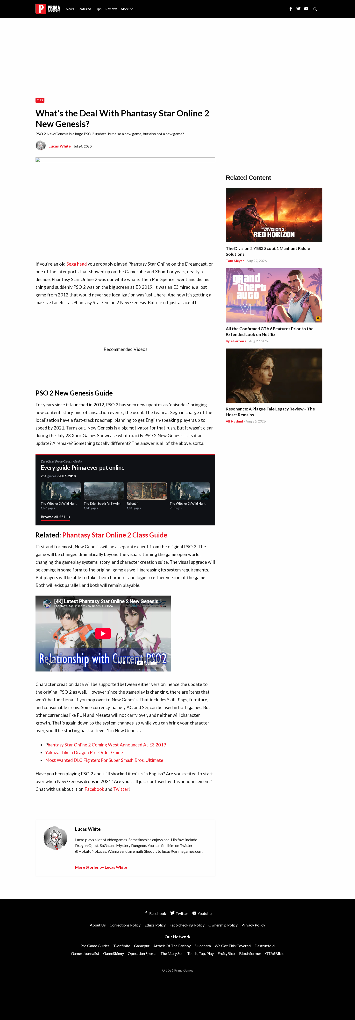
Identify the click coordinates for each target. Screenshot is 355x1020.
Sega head (76, 264)
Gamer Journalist (85, 953)
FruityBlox (226, 953)
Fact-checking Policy (187, 925)
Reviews (111, 9)
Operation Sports (142, 953)
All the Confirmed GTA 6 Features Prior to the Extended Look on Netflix (269, 331)
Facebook (94, 789)
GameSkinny (113, 953)
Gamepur (141, 945)
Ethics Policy (155, 925)
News (70, 9)
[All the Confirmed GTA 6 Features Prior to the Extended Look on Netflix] (274, 296)
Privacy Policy (253, 925)
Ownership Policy (223, 925)
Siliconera (203, 945)
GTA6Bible (274, 953)
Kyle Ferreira (236, 341)
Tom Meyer (235, 261)
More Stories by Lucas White (101, 867)
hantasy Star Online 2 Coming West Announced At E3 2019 (107, 744)
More (129, 11)
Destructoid (265, 945)
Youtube (204, 913)
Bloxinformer (250, 953)
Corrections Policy (125, 925)
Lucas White (60, 146)
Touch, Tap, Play (200, 953)
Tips (98, 9)
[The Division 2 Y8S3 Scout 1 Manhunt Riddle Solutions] (274, 216)
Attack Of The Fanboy (172, 945)
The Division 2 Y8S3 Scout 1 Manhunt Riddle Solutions (268, 251)
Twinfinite (121, 945)
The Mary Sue (171, 953)
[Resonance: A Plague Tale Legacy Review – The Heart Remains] (274, 376)
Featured (84, 9)
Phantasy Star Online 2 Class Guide (114, 535)
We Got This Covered (233, 945)
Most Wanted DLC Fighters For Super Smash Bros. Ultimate (104, 760)
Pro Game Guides (94, 945)
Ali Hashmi (234, 421)
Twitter (120, 789)
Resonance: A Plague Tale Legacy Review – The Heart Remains (270, 411)
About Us (128, 6)
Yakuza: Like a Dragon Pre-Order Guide (84, 752)
